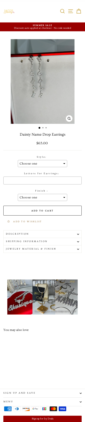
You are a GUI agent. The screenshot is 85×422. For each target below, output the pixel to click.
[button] (42, 419)
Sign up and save (19, 393)
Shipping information (27, 241)
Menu (8, 401)
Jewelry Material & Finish (31, 249)
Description (17, 234)
